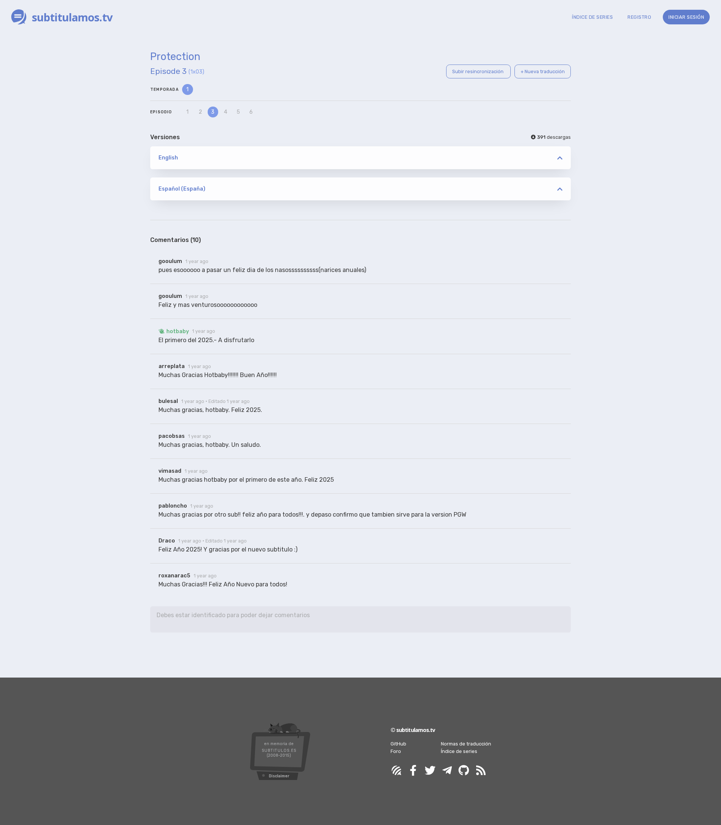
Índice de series (459, 751)
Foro (396, 751)
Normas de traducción (466, 744)
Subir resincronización (478, 71)
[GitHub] (463, 770)
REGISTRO (639, 17)
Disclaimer (279, 776)
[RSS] (480, 770)
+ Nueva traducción (542, 71)
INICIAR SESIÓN (686, 17)
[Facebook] (413, 770)
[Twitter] (430, 770)
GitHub (398, 744)
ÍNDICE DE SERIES (592, 17)
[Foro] (396, 770)
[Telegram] (447, 770)
